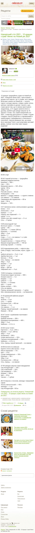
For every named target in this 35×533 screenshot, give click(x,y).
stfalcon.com (17, 523)
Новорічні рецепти (23, 42)
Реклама (20, 507)
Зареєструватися (6, 487)
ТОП (19, 501)
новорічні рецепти (15, 398)
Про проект (4, 507)
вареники (8, 18)
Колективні (21, 496)
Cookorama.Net (12, 526)
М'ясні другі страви (15, 40)
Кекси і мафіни (14, 42)
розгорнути (9, 470)
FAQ (2, 509)
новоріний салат (6, 398)
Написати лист (16, 68)
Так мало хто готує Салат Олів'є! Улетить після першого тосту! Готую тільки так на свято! (23, 441)
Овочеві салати (19, 39)
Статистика (4, 514)
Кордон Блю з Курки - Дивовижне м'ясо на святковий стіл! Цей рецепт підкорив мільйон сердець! (23, 455)
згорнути (4, 470)
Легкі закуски (6, 42)
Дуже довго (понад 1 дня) (9, 79)
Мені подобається (8, 403)
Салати (13, 39)
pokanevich (12, 68)
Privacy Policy (5, 519)
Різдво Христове (16, 399)
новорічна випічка (25, 398)
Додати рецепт (27, 11)
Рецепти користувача (8, 75)
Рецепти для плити (7, 85)
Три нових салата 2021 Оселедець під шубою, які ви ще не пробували (23, 429)
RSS (1, 470)
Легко (4, 82)
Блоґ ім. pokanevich (12, 44)
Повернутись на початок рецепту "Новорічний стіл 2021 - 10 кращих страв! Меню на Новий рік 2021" (17, 393)
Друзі (2, 516)
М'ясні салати (27, 39)
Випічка (8, 27)
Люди (2, 494)
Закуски (22, 40)
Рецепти (3, 27)
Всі (18, 494)
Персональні (21, 498)
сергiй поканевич (25, 399)
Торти (12, 27)
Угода (2, 512)
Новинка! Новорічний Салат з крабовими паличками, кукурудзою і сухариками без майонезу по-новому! (22, 417)
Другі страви (6, 40)
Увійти (31, 3)
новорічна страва (6, 399)
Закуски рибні (28, 40)
